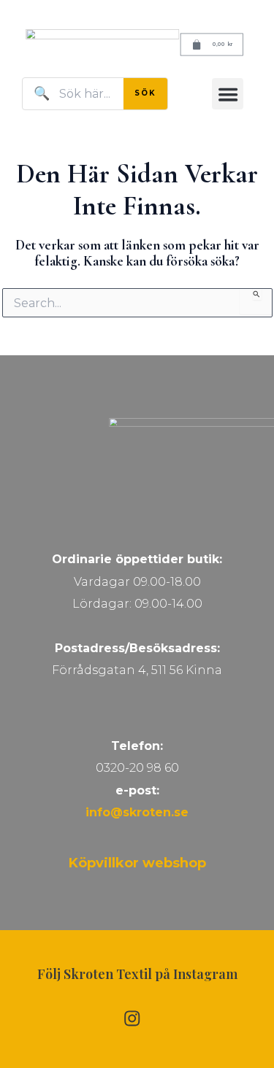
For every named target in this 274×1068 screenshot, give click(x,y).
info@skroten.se (137, 812)
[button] (227, 93)
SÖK (145, 93)
